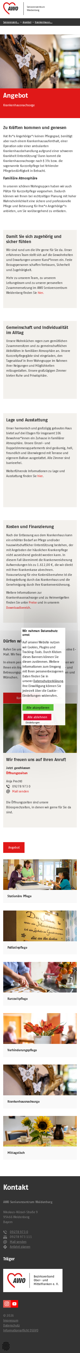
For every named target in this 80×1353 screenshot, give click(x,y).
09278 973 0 (19, 1232)
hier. (41, 292)
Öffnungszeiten (17, 773)
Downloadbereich (18, 607)
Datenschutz (11, 1325)
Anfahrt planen (20, 1246)
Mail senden (20, 791)
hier (40, 476)
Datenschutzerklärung (48, 681)
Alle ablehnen (37, 717)
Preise (33, 602)
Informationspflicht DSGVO (20, 1330)
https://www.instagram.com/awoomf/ (7, 1304)
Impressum (10, 1320)
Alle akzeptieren (37, 707)
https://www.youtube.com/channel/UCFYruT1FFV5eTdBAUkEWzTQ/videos (14, 1304)
